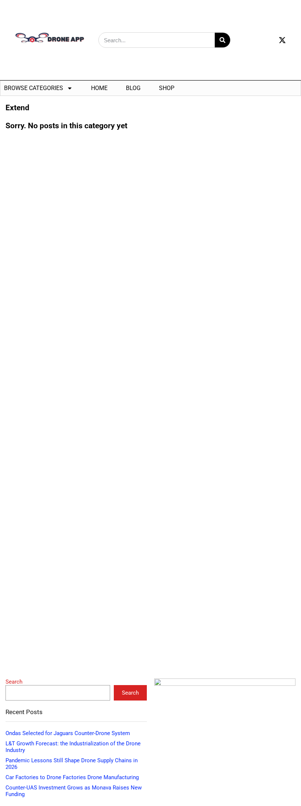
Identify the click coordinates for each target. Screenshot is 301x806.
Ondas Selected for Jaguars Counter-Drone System (68, 733)
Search (14, 681)
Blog (133, 88)
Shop (166, 88)
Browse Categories (33, 88)
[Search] (222, 40)
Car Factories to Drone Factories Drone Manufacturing (72, 777)
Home (99, 88)
